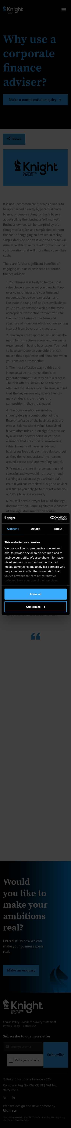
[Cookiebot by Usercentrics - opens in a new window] (50, 518)
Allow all (35, 594)
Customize (33, 606)
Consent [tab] (13, 528)
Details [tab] (35, 528)
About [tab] (58, 528)
